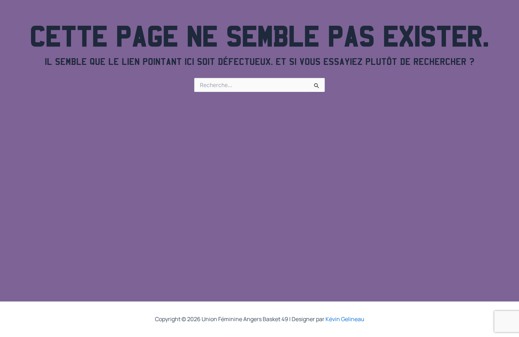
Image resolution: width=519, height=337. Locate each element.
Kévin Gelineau (345, 319)
